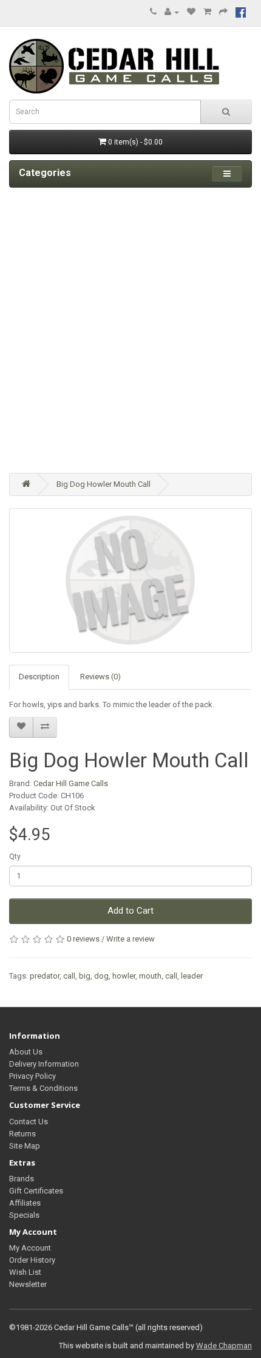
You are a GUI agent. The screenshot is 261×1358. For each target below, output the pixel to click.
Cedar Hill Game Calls (70, 783)
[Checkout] (223, 11)
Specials (24, 1215)
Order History (32, 1260)
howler (123, 975)
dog (101, 975)
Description (39, 676)
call (69, 975)
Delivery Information (44, 1063)
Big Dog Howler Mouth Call (103, 484)
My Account (30, 1247)
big (84, 975)
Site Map (24, 1145)
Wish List (25, 1272)
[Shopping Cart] (207, 11)
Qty (15, 856)
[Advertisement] (130, 330)
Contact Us (28, 1121)
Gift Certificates (36, 1190)
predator (44, 975)
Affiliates (25, 1202)
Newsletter (28, 1284)
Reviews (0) (100, 676)
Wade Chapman (224, 1345)
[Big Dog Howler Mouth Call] (130, 580)
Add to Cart (130, 910)
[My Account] (171, 11)
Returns (22, 1133)
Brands (21, 1178)
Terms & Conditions (43, 1088)
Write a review (130, 938)
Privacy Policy (32, 1076)
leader (192, 975)
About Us (25, 1051)
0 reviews (83, 938)
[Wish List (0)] (191, 11)
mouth (150, 975)
